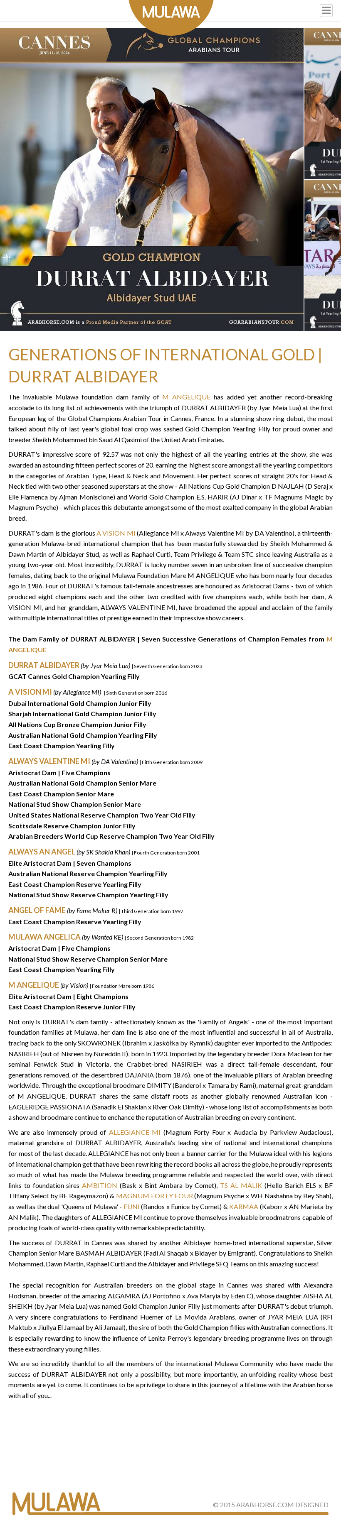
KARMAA (243, 1206)
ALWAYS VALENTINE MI (49, 761)
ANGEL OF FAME (37, 910)
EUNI (132, 1206)
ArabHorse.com (265, 1504)
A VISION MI (116, 533)
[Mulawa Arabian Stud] (171, 18)
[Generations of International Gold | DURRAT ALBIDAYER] (152, 179)
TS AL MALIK (241, 1185)
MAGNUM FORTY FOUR (154, 1196)
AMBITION (99, 1185)
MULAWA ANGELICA (44, 936)
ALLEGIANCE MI (135, 1132)
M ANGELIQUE (186, 397)
